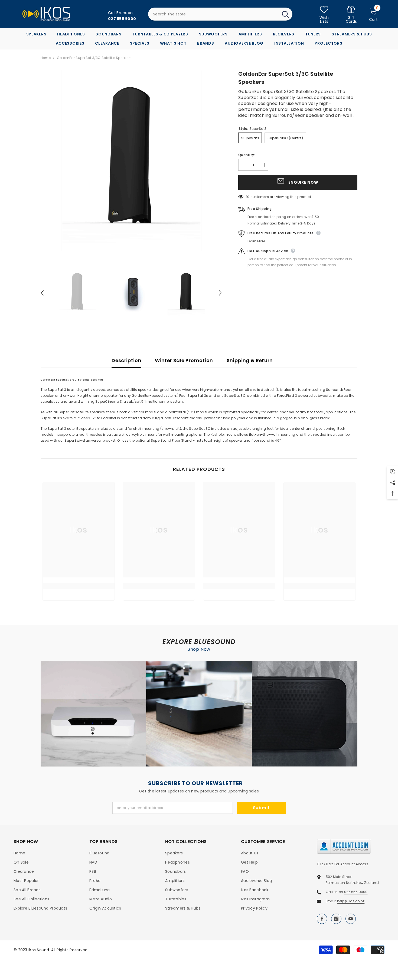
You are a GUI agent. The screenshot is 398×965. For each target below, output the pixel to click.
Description (126, 360)
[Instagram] (336, 919)
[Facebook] (322, 919)
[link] (351, 14)
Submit (261, 808)
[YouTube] (350, 919)
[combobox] (213, 14)
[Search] (220, 14)
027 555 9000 (356, 892)
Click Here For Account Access (342, 864)
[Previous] (42, 293)
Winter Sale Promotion (184, 360)
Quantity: (246, 155)
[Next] (220, 293)
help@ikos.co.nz (351, 901)
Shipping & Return (250, 360)
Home (46, 57)
